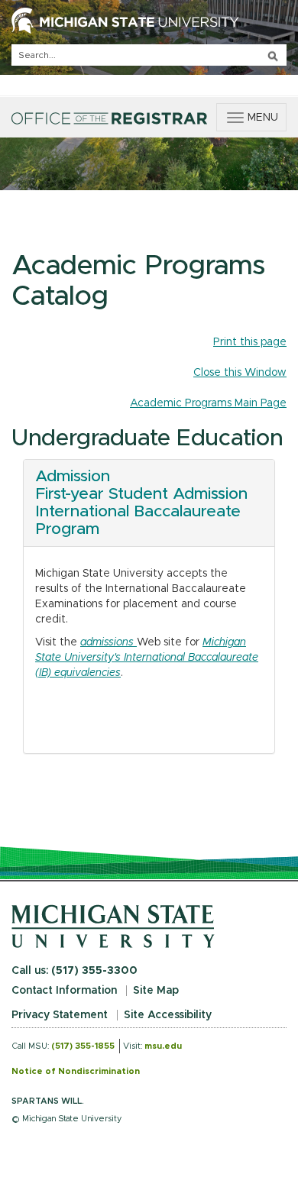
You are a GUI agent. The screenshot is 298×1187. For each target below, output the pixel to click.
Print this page (250, 342)
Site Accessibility (168, 1015)
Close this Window (240, 372)
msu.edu (163, 1046)
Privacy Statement (59, 1015)
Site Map (156, 990)
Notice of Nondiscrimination (75, 1071)
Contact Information (64, 990)
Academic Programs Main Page (208, 403)
